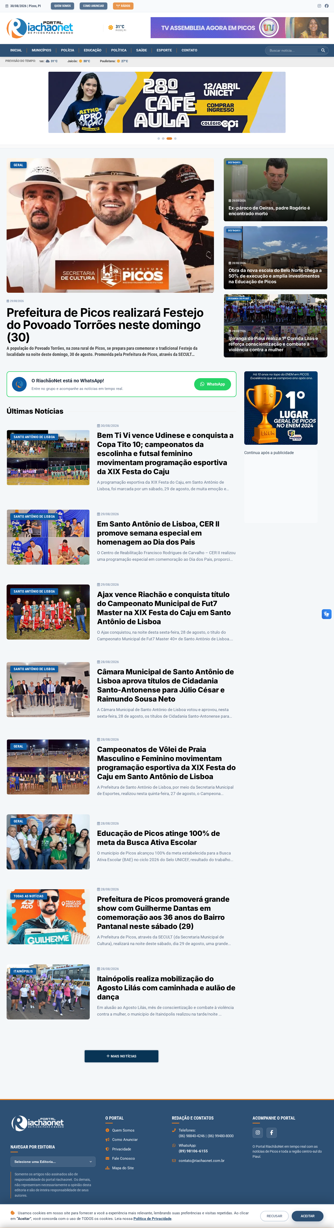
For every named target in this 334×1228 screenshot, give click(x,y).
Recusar (274, 1216)
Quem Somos (62, 6)
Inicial (16, 50)
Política (118, 50)
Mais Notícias (123, 1056)
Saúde (141, 50)
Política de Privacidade (152, 1218)
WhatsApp (216, 384)
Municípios (41, 50)
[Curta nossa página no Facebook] (327, 6)
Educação (92, 50)
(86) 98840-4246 (192, 1136)
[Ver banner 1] (158, 138)
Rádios (125, 6)
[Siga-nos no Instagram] (319, 6)
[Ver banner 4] (175, 138)
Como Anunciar (93, 6)
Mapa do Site (123, 1168)
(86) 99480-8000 (221, 1136)
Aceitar (307, 1216)
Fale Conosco (123, 1158)
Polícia (67, 50)
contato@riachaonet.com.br (201, 1160)
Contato (189, 50)
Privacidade (121, 1149)
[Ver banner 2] (163, 138)
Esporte (164, 50)
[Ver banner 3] (169, 138)
